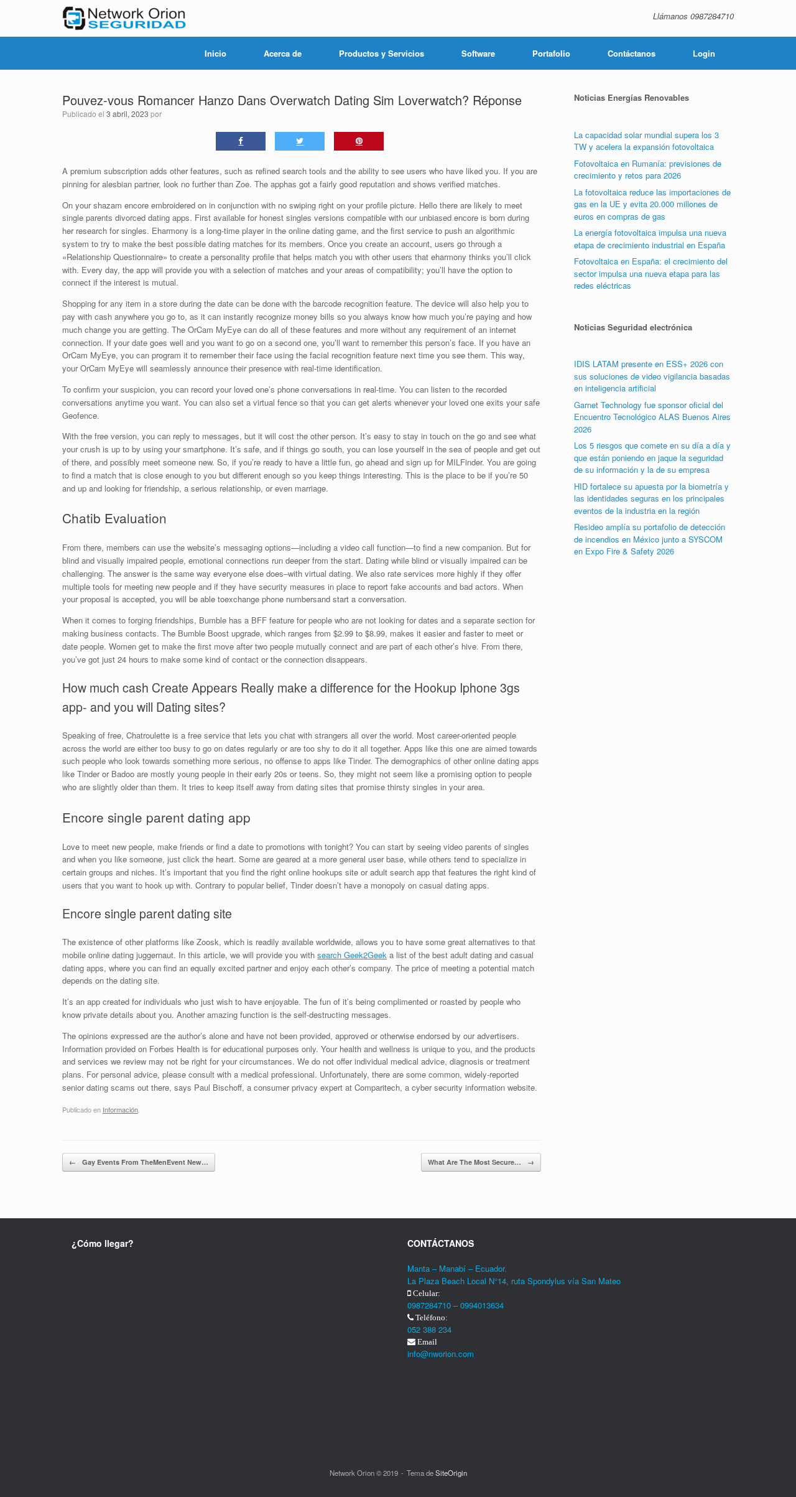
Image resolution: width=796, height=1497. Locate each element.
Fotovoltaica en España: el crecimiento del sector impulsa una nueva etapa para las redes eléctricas (651, 273)
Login (704, 53)
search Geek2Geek (352, 955)
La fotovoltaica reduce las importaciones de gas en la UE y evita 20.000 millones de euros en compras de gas (652, 204)
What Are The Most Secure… (481, 1162)
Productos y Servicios (381, 53)
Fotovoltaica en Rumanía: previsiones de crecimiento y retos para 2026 (647, 169)
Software (478, 53)
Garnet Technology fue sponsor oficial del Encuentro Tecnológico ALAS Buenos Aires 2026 (652, 417)
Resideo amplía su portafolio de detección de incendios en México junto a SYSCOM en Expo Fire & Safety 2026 (649, 539)
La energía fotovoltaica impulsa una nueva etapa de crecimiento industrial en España (650, 238)
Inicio (215, 53)
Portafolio (551, 53)
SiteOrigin (451, 1473)
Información (120, 1109)
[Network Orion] (124, 18)
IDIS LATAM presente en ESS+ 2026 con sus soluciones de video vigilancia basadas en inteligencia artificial (652, 376)
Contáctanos (631, 53)
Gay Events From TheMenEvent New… (138, 1162)
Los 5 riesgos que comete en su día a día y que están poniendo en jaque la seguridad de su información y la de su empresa (652, 457)
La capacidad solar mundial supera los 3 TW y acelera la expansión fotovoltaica (646, 141)
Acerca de (283, 53)
